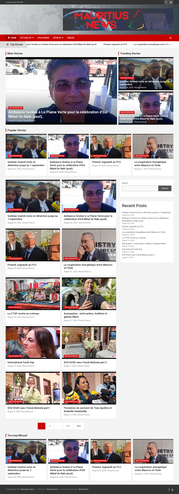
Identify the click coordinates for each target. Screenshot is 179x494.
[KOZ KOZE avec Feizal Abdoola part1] (33, 388)
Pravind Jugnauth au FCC (97, 44)
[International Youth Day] (33, 342)
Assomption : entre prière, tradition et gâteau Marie (144, 243)
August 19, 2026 (14, 317)
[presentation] (111, 53)
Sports (57, 38)
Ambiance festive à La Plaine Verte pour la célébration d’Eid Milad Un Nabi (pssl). (144, 117)
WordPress (83, 489)
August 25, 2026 (15, 120)
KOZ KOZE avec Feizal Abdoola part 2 (85, 362)
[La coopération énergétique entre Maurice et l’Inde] (89, 244)
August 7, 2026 (70, 366)
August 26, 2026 (126, 87)
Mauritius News (27, 489)
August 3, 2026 (70, 415)
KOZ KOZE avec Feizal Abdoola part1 (29, 407)
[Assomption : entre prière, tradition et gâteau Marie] (89, 293)
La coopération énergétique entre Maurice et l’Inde (139, 44)
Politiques (43, 38)
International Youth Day (21, 362)
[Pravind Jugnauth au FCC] (33, 244)
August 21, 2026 (141, 169)
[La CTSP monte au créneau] (33, 293)
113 (67, 426)
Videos (70, 38)
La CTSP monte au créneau (23, 313)
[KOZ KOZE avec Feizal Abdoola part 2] (89, 342)
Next (79, 426)
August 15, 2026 (70, 320)
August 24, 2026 (99, 166)
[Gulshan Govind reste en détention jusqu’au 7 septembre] (33, 196)
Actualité (25, 38)
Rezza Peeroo (29, 120)
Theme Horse (52, 489)
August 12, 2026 (14, 366)
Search (125, 183)
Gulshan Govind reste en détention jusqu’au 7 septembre (146, 83)
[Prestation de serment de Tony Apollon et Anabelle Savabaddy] (89, 388)
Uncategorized (15, 108)
